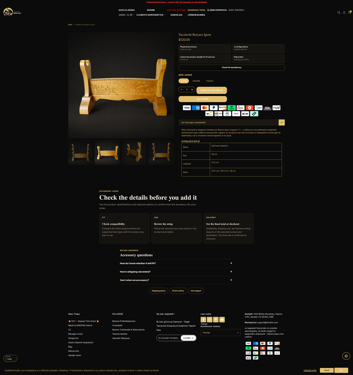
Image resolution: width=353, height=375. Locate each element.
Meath (326, 370)
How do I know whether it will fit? (138, 263)
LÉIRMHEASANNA (196, 15)
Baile (70, 24)
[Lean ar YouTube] (222, 319)
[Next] (169, 85)
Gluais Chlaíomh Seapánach (80, 342)
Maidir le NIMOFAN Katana (80, 325)
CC (69, 329)
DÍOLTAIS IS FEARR (176, 10)
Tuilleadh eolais (309, 370)
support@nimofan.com (267, 322)
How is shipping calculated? (135, 271)
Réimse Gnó (73, 351)
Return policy (178, 291)
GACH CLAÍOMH (127, 10)
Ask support (196, 291)
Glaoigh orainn (74, 355)
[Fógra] (176, 2)
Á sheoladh (117, 325)
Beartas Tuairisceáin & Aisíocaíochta (128, 329)
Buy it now (202, 99)
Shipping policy (159, 291)
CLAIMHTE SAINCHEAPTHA (150, 15)
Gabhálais (176, 15)
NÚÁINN (151, 10)
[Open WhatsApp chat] (346, 356)
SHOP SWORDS (236, 10)
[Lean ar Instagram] (209, 319)
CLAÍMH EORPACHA (217, 10)
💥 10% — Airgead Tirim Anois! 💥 (83, 321)
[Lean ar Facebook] (203, 319)
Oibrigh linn (73, 338)
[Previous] (73, 85)
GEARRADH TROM (196, 10)
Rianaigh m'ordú (75, 334)
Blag (70, 347)
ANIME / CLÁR (126, 15)
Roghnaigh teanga (210, 326)
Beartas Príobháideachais (123, 321)
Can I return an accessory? (134, 280)
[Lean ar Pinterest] (216, 319)
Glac (341, 370)
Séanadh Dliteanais (121, 338)
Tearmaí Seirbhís (119, 334)
